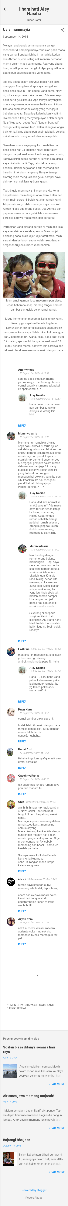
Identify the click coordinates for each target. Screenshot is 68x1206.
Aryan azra (25, 919)
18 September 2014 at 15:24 (41, 802)
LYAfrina (23, 649)
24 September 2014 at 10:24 (34, 922)
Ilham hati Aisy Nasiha (34, 11)
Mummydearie (27, 433)
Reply (22, 425)
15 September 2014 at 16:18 (34, 437)
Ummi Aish (25, 749)
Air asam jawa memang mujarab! (28, 1096)
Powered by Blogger (34, 1190)
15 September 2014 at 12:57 (46, 398)
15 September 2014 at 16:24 (46, 649)
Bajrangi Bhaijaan (16, 1140)
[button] (62, 30)
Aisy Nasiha (37, 395)
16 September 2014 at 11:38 (34, 713)
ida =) (22, 879)
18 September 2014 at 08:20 (34, 779)
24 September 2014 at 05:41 (42, 879)
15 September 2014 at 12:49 (34, 373)
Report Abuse (34, 1197)
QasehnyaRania (28, 775)
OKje (21, 802)
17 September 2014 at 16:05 (34, 752)
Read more (57, 1084)
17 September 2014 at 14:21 (46, 549)
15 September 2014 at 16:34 (46, 671)
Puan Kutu (25, 709)
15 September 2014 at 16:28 (46, 496)
